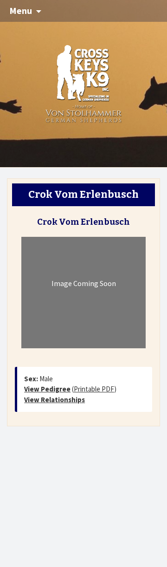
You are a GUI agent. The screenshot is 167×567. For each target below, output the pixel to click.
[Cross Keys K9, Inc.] (83, 82)
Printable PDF (94, 389)
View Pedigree (47, 389)
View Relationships (54, 399)
